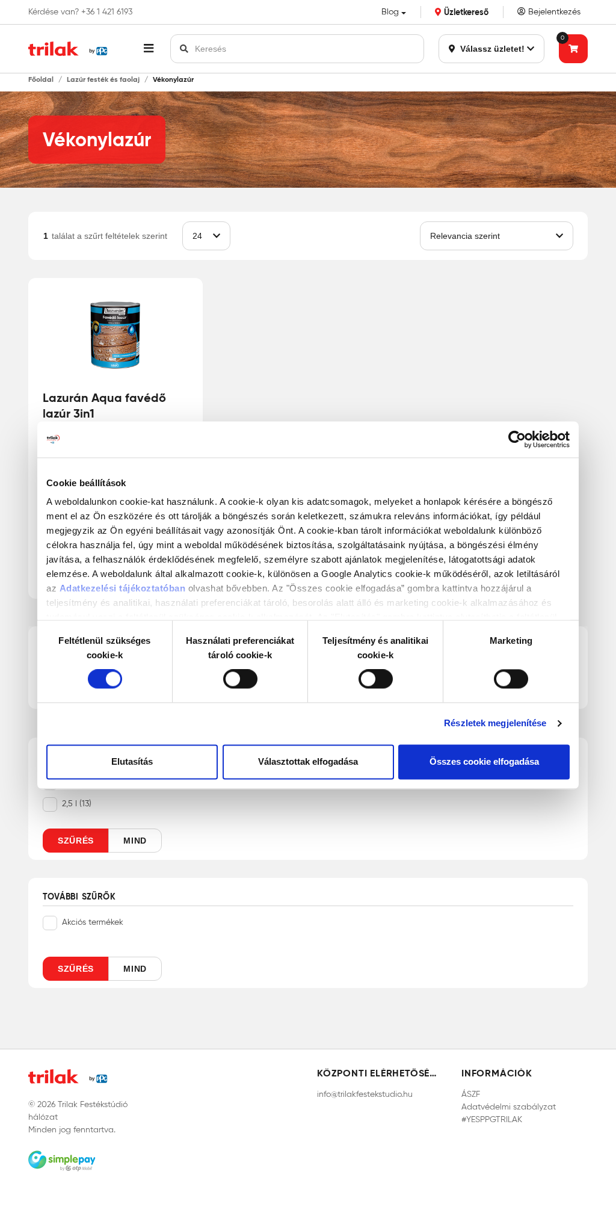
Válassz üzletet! (491, 49)
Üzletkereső (465, 12)
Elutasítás (132, 761)
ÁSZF (470, 1094)
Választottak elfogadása (308, 761)
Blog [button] (390, 12)
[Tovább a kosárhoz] (573, 48)
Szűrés (76, 840)
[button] (149, 48)
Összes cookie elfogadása (484, 761)
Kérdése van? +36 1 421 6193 (80, 12)
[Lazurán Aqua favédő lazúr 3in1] (115, 333)
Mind (135, 840)
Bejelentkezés (553, 12)
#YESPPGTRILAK (491, 1119)
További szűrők (79, 897)
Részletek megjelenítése (495, 723)
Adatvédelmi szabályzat (508, 1107)
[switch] (240, 679)
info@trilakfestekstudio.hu (365, 1094)
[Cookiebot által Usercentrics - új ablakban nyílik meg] (517, 439)
